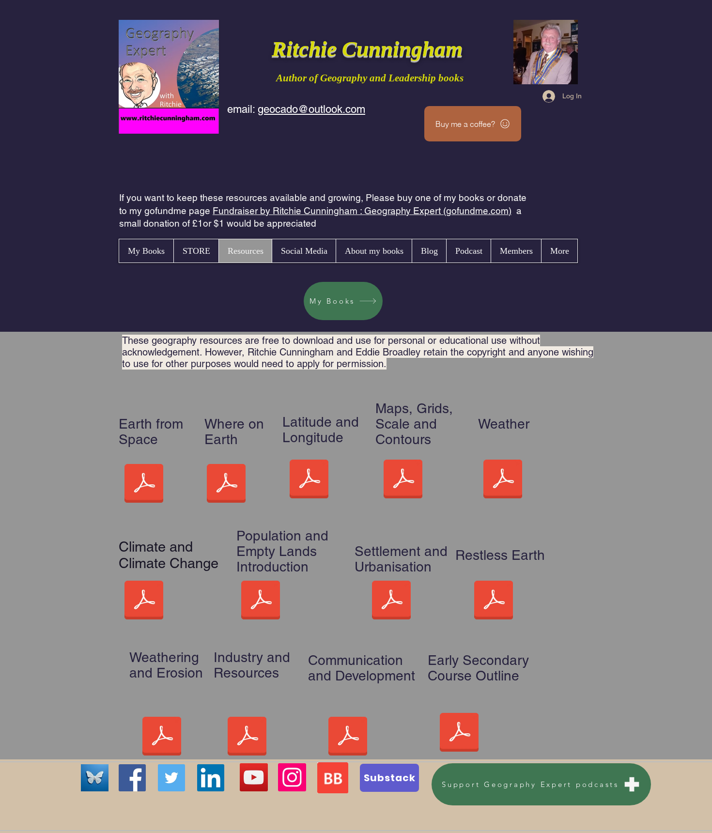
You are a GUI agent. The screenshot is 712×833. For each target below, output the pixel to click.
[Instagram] (292, 777)
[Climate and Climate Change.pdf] (144, 601)
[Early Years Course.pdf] (459, 734)
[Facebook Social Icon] (132, 777)
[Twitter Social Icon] (171, 777)
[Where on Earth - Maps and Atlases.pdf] (226, 485)
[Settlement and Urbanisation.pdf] (391, 601)
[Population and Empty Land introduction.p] (260, 601)
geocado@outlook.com (311, 109)
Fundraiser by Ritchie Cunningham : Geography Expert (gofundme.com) (362, 210)
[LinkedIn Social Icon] (210, 777)
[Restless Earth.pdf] (493, 601)
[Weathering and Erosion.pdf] (162, 737)
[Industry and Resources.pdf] (247, 737)
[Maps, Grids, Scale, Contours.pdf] (403, 480)
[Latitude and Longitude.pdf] (309, 480)
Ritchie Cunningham (370, 49)
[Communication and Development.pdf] (348, 737)
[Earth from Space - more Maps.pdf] (144, 485)
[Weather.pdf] (503, 480)
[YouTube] (254, 777)
